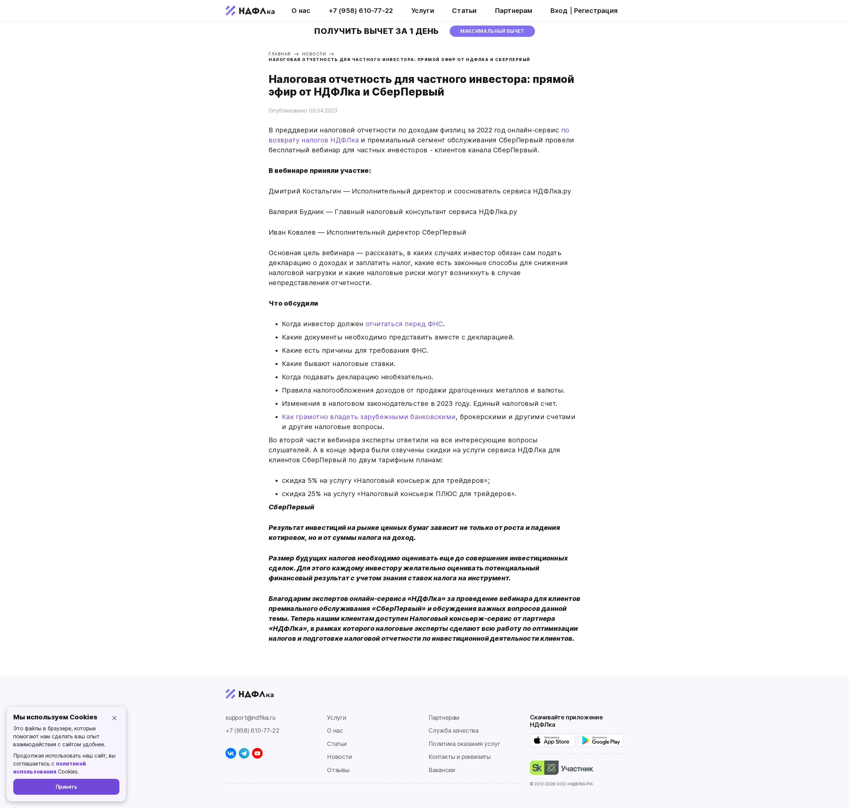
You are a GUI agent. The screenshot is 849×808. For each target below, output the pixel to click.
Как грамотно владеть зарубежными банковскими (369, 417)
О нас (301, 11)
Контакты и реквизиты (459, 756)
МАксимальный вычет (492, 31)
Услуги (422, 11)
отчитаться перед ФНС (403, 324)
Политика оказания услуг (464, 743)
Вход (559, 11)
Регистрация (596, 11)
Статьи (464, 11)
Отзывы (338, 770)
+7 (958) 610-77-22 (361, 11)
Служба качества (453, 730)
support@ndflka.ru (251, 717)
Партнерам (514, 11)
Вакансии (441, 770)
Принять (66, 786)
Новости (339, 756)
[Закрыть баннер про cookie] (114, 718)
